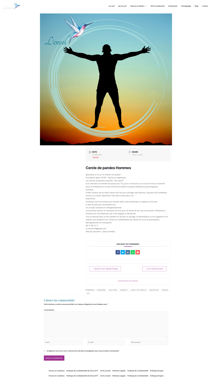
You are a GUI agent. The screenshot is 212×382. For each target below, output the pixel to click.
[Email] (137, 252)
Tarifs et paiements (157, 6)
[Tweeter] (123, 252)
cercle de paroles (138, 290)
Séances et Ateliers (137, 6)
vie (88, 293)
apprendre (101, 290)
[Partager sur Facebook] (118, 252)
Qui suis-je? (122, 6)
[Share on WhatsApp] (133, 252)
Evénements (172, 6)
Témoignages (186, 6)
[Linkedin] (128, 252)
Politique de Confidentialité (137, 371)
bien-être (113, 290)
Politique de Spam (157, 371)
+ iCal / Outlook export (154, 269)
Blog (196, 6)
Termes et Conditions (56, 371)
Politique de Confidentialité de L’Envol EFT (82, 371)
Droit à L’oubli (105, 371)
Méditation (154, 290)
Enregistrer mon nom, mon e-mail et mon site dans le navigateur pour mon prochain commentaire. (83, 351)
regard (165, 290)
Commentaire (49, 310)
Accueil (112, 6)
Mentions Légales (119, 371)
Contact (205, 6)
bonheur (124, 290)
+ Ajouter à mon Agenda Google (105, 269)
